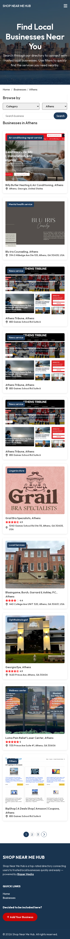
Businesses (20, 89)
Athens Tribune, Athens (19, 318)
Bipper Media (25, 874)
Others (13, 761)
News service (16, 270)
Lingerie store (16, 470)
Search (60, 116)
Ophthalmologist (18, 619)
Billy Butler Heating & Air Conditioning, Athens (34, 185)
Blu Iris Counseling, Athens (21, 251)
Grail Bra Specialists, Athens (22, 518)
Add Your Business (21, 917)
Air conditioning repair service (25, 137)
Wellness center (17, 690)
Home (6, 89)
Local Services (17, 545)
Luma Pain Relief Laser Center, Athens (29, 738)
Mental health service (20, 204)
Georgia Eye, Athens (18, 667)
